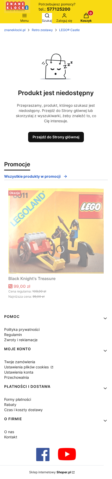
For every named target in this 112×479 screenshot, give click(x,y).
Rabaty (10, 404)
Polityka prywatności (22, 329)
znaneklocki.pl (15, 30)
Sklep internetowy (50, 472)
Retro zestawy (42, 30)
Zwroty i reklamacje (21, 340)
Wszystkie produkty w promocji (32, 176)
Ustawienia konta (18, 372)
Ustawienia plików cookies (27, 367)
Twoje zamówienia (19, 362)
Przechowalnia (16, 377)
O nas (9, 432)
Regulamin (13, 334)
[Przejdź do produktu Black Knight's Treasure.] (56, 231)
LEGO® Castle (69, 30)
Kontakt (10, 437)
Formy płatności (17, 399)
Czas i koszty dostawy (23, 409)
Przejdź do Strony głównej (56, 137)
